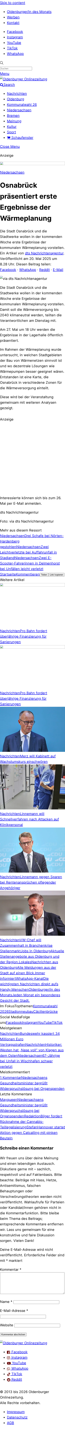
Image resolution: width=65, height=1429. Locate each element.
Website (6, 1325)
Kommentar (10, 1269)
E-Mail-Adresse (14, 1311)
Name (6, 1302)
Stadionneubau (20, 1011)
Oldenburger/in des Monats (29, 12)
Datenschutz (17, 1417)
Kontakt (13, 23)
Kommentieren (28, 574)
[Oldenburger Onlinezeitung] (23, 1343)
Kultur (11, 127)
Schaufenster (21, 138)
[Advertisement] (32, 458)
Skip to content (12, 3)
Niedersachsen (19, 110)
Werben (13, 17)
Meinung (14, 121)
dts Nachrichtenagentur (44, 253)
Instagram (15, 37)
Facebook (15, 32)
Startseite (8, 574)
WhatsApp (15, 54)
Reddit (44, 270)
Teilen (44, 574)
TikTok (12, 48)
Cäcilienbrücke (45, 1011)
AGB (10, 1423)
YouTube (14, 43)
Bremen (13, 116)
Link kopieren (56, 574)
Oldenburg (15, 99)
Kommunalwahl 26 (22, 105)
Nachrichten (17, 94)
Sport (11, 132)
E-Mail (58, 270)
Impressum (16, 1412)
